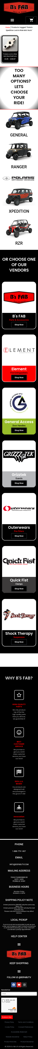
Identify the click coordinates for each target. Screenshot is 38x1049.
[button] (12, 20)
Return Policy (28, 1037)
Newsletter (5, 990)
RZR (19, 243)
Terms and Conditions (25, 1022)
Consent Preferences (25, 1027)
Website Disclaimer (12, 1037)
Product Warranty (10, 1042)
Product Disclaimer (27, 1042)
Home (7, 27)
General (19, 135)
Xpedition (19, 211)
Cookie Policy (9, 1027)
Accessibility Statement (19, 1032)
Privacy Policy (9, 1022)
